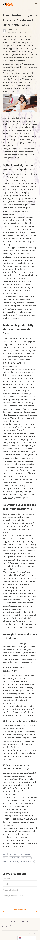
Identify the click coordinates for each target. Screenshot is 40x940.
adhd (5, 854)
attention (13, 854)
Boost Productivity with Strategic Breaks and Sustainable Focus (20, 20)
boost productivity (25, 854)
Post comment (20, 909)
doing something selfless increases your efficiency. (20, 756)
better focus (22, 306)
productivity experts (27, 861)
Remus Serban (12, 30)
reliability (6, 865)
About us (5, 922)
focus (5, 857)
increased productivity (10, 861)
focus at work (14, 857)
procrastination (21, 476)
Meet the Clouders (29, 922)
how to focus (26, 857)
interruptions (21, 378)
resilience (16, 865)
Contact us (15, 922)
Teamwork (22, 32)
